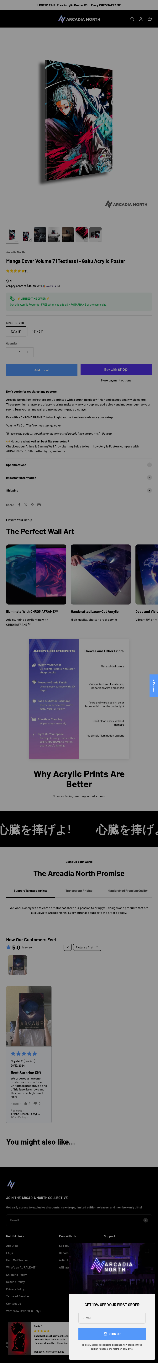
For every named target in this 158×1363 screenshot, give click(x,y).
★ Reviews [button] (153, 685)
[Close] (147, 1251)
